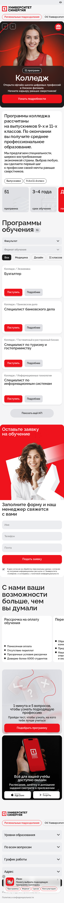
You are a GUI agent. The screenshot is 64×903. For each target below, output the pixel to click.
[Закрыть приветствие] (3, 876)
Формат (25, 889)
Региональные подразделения (21, 17)
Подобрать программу (32, 728)
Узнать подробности (32, 98)
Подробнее (33, 292)
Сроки (36, 889)
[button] (5, 26)
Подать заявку (32, 559)
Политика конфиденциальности (18, 897)
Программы (13, 889)
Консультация (49, 889)
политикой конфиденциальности (45, 574)
